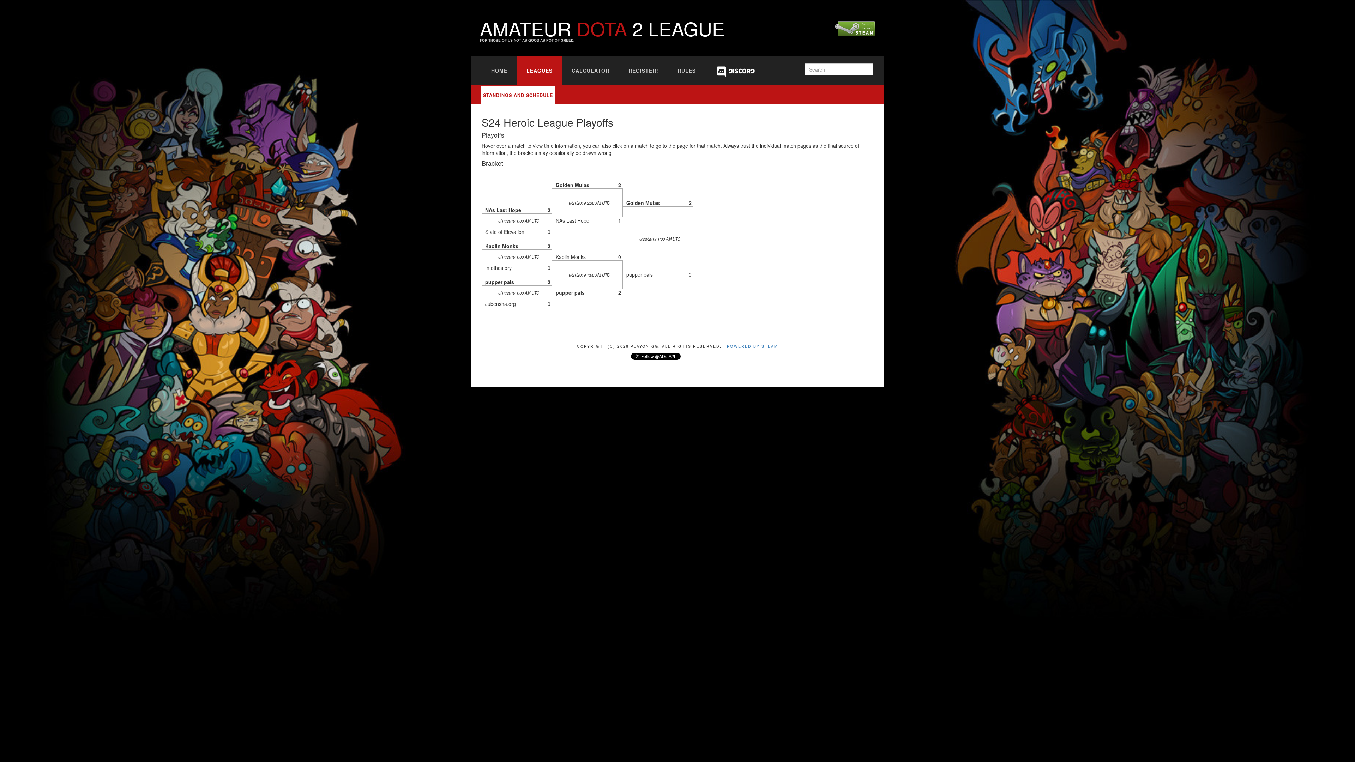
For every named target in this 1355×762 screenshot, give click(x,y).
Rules (687, 70)
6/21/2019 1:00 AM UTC (589, 275)
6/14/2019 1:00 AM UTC (518, 221)
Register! (643, 70)
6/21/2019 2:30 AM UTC (589, 203)
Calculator (590, 70)
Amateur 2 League (602, 28)
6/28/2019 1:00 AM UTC (659, 239)
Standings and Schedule (518, 95)
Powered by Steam (752, 346)
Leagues (539, 70)
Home (499, 70)
